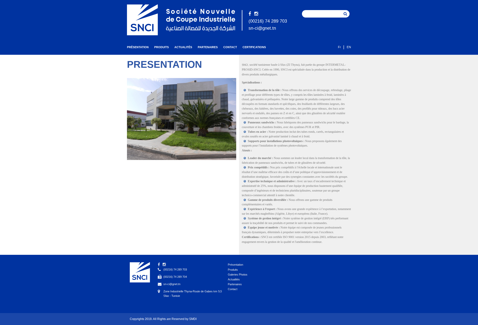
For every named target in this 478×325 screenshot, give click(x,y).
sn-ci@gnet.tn (262, 28)
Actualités (183, 47)
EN (349, 47)
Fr (339, 47)
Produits (161, 47)
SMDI (193, 319)
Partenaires (208, 47)
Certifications (254, 47)
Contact (230, 47)
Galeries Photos (237, 274)
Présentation (138, 47)
